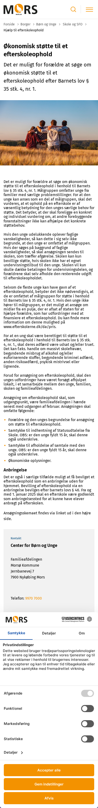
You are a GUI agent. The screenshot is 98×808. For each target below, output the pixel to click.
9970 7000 (33, 598)
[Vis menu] (89, 9)
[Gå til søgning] (73, 9)
